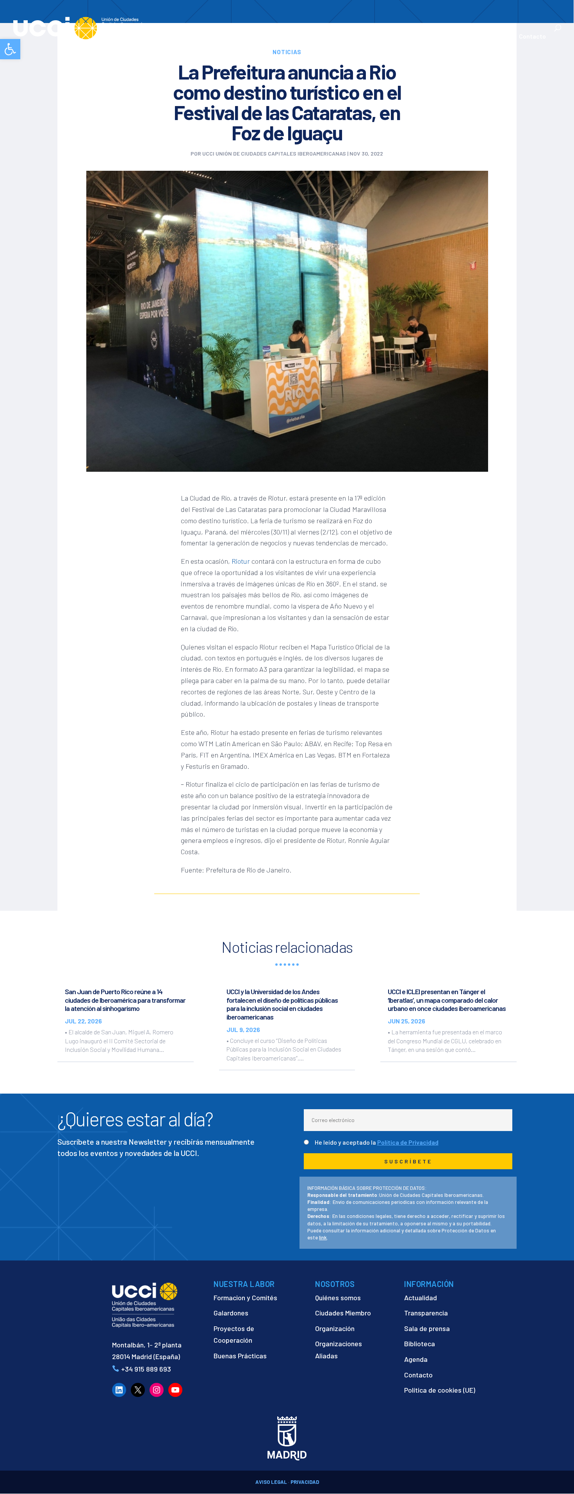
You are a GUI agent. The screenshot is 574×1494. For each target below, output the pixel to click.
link (323, 1237)
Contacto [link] (532, 37)
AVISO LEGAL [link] (271, 1482)
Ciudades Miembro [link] (343, 1312)
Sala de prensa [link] (427, 1328)
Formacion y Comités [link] (245, 1297)
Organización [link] (335, 1328)
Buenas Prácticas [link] (240, 1355)
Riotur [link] (241, 561)
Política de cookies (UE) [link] (439, 1390)
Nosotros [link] (224, 37)
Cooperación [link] (273, 37)
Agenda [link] (416, 1359)
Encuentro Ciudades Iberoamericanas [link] (422, 32)
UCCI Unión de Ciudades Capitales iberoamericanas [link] (274, 153)
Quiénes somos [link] (338, 1297)
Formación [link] (324, 37)
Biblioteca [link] (419, 1343)
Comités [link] (361, 37)
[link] (10, 49)
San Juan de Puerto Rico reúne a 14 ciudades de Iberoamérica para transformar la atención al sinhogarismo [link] (125, 1000)
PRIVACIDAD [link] (305, 1482)
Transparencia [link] (426, 1312)
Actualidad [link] (485, 37)
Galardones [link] (231, 1312)
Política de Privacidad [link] (408, 1142)
